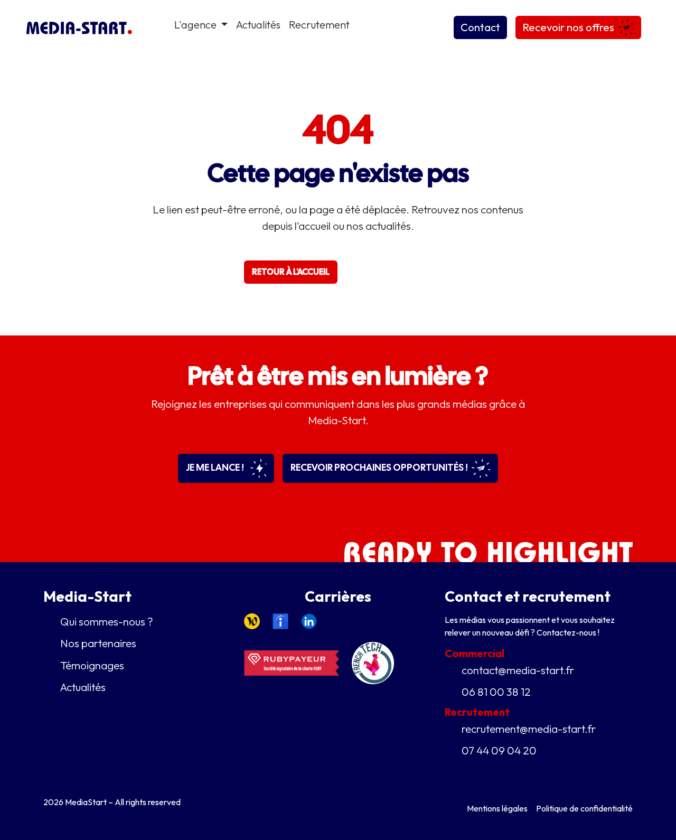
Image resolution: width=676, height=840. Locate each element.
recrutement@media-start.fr (529, 728)
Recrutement (319, 24)
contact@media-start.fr (518, 670)
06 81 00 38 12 (496, 691)
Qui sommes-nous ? (106, 621)
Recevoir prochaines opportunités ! (380, 467)
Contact (480, 27)
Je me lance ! (216, 467)
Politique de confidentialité (584, 808)
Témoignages (92, 665)
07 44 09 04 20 (499, 750)
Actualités (258, 24)
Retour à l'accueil (291, 271)
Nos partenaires (98, 643)
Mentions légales (497, 808)
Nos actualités (389, 271)
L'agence (196, 24)
